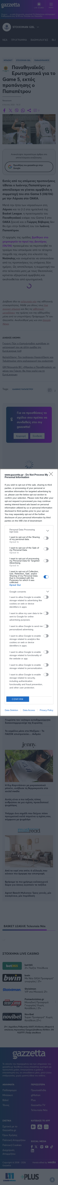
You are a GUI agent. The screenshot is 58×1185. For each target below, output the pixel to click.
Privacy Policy (46, 710)
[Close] (52, 475)
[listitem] (29, 530)
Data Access (29, 710)
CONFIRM (17, 699)
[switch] (46, 538)
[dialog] (29, 592)
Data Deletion (11, 710)
